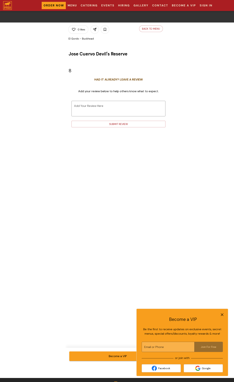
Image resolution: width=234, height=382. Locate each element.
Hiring (124, 5)
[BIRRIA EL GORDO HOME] (19, 5)
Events (107, 5)
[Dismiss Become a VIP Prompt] (222, 314)
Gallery (140, 5)
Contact (160, 5)
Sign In (206, 5)
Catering (89, 5)
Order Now (54, 5)
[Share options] (95, 29)
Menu (72, 5)
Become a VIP (184, 5)
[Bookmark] (105, 29)
